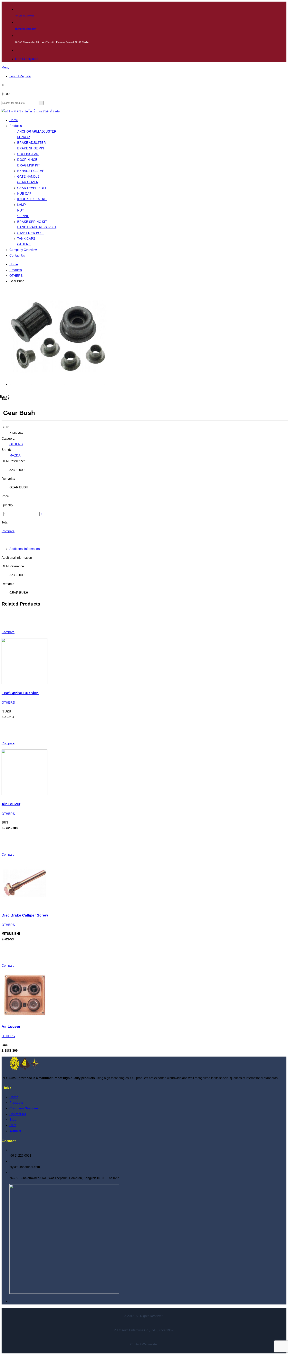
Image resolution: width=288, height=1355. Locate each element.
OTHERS (16, 275)
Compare (8, 531)
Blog (12, 1119)
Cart (12, 1125)
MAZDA (15, 455)
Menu (5, 67)
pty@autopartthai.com (25, 29)
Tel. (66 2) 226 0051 (24, 15)
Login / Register (20, 76)
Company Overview (23, 1108)
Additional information (24, 548)
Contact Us (17, 1114)
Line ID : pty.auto (26, 59)
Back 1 (5, 396)
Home (13, 264)
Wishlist (15, 1131)
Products (15, 270)
